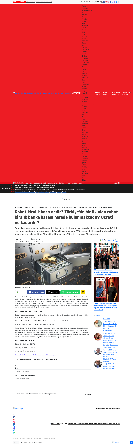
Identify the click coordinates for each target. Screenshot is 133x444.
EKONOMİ (41, 183)
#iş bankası (38, 359)
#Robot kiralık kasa (24, 359)
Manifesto (112, 408)
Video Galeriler (90, 1)
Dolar (98, 92)
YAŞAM (27, 207)
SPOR (50, 183)
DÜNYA (46, 183)
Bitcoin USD (126, 92)
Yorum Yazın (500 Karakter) (25, 375)
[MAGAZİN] (106, 289)
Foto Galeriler (82, 1)
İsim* (17, 368)
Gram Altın (116, 92)
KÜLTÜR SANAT (63, 183)
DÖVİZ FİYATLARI (30, 2)
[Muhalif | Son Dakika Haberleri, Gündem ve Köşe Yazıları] (18, 408)
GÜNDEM (35, 183)
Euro (105, 92)
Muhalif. (19, 207)
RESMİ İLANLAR (79, 183)
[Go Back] (131, 442)
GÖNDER (88, 394)
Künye (97, 408)
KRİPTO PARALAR (40, 2)
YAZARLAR (98, 1)
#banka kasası (51, 359)
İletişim (117, 408)
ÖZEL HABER (28, 183)
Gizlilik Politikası (104, 408)
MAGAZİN (55, 183)
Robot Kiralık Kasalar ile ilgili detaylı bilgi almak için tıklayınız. (35, 355)
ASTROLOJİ (48, 2)
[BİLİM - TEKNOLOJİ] (106, 256)
